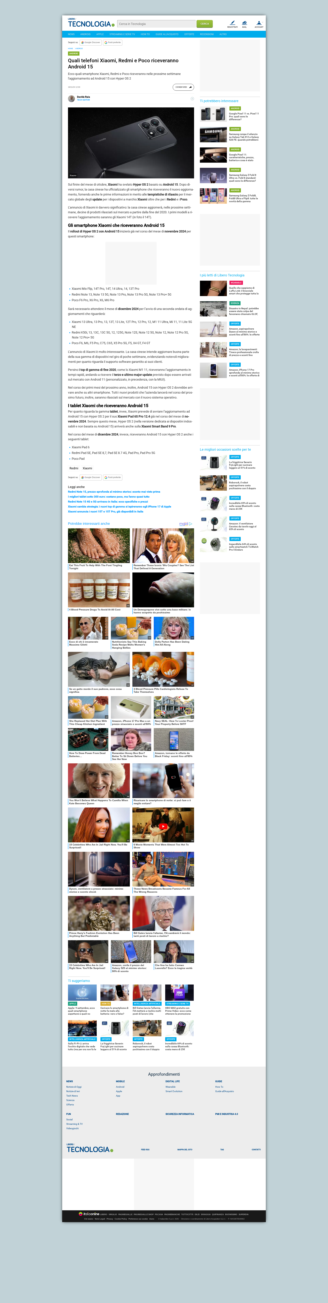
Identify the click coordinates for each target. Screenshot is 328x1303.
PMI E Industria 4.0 (226, 1114)
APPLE (100, 34)
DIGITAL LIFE (173, 1081)
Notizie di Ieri (73, 1091)
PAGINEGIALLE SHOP (144, 1214)
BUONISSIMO (231, 1214)
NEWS (71, 34)
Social (69, 1119)
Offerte (70, 1104)
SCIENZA (235, 303)
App (118, 1095)
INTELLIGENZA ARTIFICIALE (147, 1003)
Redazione (122, 1114)
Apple (119, 1091)
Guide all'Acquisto (224, 1091)
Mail (244, 27)
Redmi (74, 468)
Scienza (70, 1100)
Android (120, 1086)
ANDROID (85, 34)
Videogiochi (72, 1128)
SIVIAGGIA (206, 1214)
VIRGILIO (113, 1214)
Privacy (110, 1219)
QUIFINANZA (218, 1214)
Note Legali (100, 1219)
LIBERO (103, 1214)
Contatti (256, 1150)
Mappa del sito (184, 1150)
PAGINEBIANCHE (172, 1214)
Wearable (170, 1086)
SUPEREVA (244, 1214)
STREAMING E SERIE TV (122, 34)
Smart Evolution (174, 1091)
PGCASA (159, 1214)
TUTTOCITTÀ (187, 1214)
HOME (70, 48)
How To (219, 1086)
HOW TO (145, 34)
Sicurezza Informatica (180, 1114)
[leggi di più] (192, 98)
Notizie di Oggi (73, 1086)
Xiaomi (87, 468)
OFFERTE (189, 34)
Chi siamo (88, 1219)
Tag (222, 1150)
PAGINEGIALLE (125, 1214)
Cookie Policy (121, 1219)
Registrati (232, 27)
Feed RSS (145, 1150)
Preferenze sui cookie (138, 1219)
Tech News (72, 1095)
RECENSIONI (207, 34)
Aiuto (151, 1219)
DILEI (197, 1214)
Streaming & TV (74, 1124)
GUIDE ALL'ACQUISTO (167, 34)
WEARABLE (236, 283)
